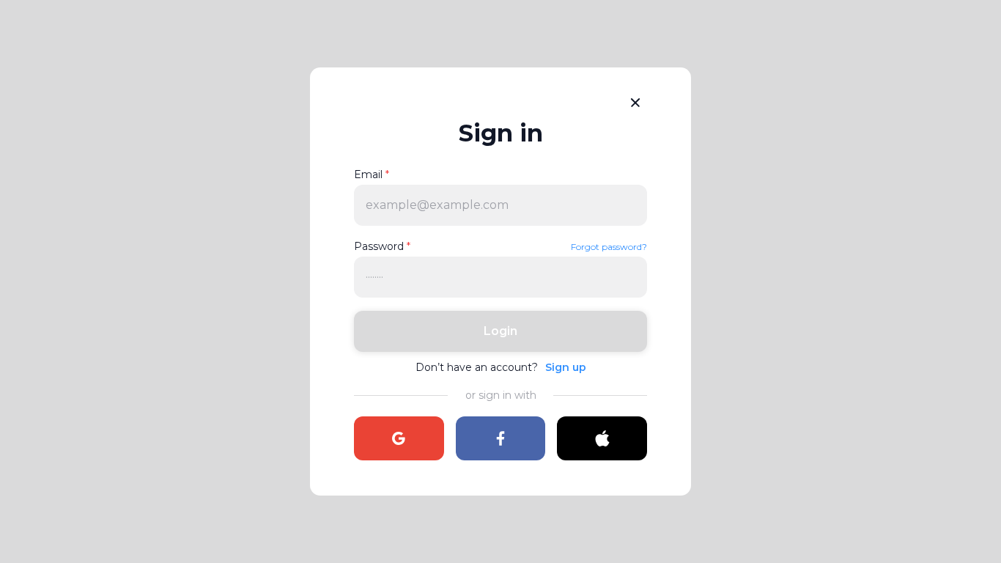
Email (371, 174)
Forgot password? (609, 246)
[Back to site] (635, 102)
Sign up (565, 367)
